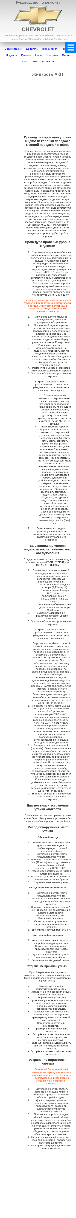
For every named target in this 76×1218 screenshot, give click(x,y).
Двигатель (32, 48)
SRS (35, 61)
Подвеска (11, 55)
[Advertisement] (48, 105)
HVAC (25, 61)
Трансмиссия (49, 48)
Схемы (66, 55)
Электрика (52, 55)
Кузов (38, 55)
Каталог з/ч (48, 61)
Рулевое (26, 55)
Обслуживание (13, 48)
